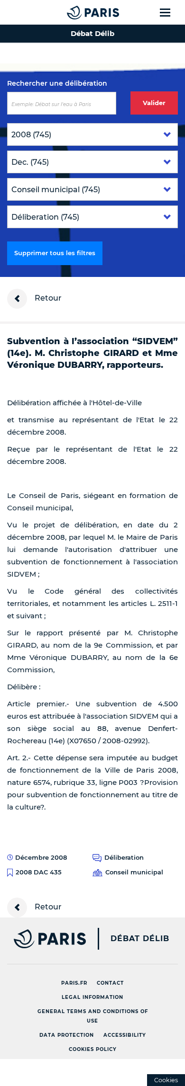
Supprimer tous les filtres (54, 253)
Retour (47, 298)
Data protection (66, 1035)
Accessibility (124, 1035)
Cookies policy (93, 1049)
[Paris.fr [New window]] (43, 938)
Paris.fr (74, 983)
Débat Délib (140, 939)
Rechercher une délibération (57, 83)
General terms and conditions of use (92, 1016)
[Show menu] (170, 12)
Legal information (92, 997)
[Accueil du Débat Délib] (74, 12)
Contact (110, 983)
